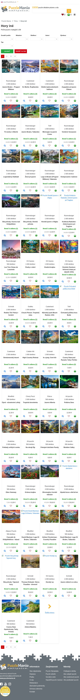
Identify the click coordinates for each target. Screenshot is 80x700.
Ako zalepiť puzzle (70, 674)
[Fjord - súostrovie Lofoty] (5, 416)
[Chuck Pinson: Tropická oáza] (24, 326)
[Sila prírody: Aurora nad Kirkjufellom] (5, 235)
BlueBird (11, 396)
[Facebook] (1, 685)
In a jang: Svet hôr (49, 357)
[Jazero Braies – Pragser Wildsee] (5, 101)
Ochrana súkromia (36, 689)
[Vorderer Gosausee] (63, 146)
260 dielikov (69, 444)
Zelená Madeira (30, 627)
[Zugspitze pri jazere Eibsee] (63, 101)
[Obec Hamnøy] (5, 506)
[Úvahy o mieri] (24, 281)
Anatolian (11, 441)
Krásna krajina (30, 492)
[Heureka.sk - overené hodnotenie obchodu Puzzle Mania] (5, 696)
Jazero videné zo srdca (69, 582)
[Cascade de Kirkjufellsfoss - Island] (5, 551)
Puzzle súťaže (51, 674)
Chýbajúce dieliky (70, 671)
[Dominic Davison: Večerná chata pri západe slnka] (63, 281)
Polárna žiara (69, 402)
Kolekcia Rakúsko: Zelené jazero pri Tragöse (69, 224)
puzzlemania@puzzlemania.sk (10, 676)
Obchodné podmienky (37, 686)
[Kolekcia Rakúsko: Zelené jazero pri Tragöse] (63, 236)
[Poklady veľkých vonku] (5, 461)
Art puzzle (69, 396)
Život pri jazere (30, 177)
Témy (16, 21)
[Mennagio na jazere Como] (43, 146)
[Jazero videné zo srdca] (63, 596)
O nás (32, 680)
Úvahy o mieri (30, 267)
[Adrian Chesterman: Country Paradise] (43, 551)
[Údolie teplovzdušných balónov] (43, 101)
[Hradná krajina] (43, 281)
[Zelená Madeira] (24, 641)
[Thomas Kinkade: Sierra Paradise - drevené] (24, 596)
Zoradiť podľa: (6, 35)
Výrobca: (63, 35)
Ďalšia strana (49, 613)
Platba (32, 677)
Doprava (33, 674)
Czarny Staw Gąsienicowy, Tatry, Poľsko (11, 629)
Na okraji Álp (30, 447)
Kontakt (32, 692)
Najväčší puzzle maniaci (54, 680)
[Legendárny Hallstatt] (5, 190)
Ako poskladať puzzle (71, 680)
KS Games (30, 261)
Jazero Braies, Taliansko (30, 132)
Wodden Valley (69, 447)
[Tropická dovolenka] (24, 416)
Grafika (30, 306)
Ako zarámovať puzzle (71, 677)
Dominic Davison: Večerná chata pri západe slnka (69, 269)
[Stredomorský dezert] (5, 371)
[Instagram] (9, 685)
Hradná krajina (49, 267)
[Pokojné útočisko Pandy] (43, 461)
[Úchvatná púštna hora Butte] (63, 326)
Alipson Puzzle (11, 531)
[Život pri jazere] (24, 190)
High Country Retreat (30, 357)
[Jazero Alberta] (43, 416)
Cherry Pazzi (30, 396)
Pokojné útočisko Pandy (50, 447)
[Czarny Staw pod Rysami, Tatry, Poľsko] (63, 371)
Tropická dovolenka (30, 402)
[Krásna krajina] (24, 506)
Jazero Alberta (49, 402)
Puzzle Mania (6, 21)
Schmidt (11, 306)
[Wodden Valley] (63, 461)
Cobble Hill (30, 351)
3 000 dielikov (69, 489)
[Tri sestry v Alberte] (5, 146)
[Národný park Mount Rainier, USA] (43, 326)
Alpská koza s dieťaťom (69, 492)
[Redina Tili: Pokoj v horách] (5, 326)
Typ (2, 42)
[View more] (11, 72)
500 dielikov (11, 264)
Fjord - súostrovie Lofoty (11, 402)
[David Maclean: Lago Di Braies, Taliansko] (24, 551)
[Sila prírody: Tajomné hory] (5, 596)
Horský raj (49, 582)
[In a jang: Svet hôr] (43, 371)
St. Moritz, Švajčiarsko (30, 87)
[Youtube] (5, 685)
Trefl (49, 126)
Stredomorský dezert (11, 357)
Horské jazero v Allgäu (49, 222)
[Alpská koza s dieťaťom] (63, 506)
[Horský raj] (43, 596)
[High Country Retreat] (24, 371)
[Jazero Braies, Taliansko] (24, 146)
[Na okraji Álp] (24, 461)
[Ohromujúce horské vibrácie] (43, 506)
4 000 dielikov (50, 489)
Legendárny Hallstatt (11, 177)
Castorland (30, 81)
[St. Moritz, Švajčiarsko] (24, 101)
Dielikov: (33, 35)
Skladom (19, 35)
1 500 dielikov (50, 174)
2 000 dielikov (30, 399)
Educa (49, 396)
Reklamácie (34, 683)
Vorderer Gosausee (69, 132)
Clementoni (11, 486)
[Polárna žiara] (63, 416)
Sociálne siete (51, 677)
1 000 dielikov (11, 84)
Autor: (47, 35)
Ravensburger (11, 81)
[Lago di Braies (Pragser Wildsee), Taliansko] (43, 190)
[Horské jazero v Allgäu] (43, 235)
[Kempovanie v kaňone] (63, 190)
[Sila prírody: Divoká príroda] (24, 235)
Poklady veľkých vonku (11, 447)
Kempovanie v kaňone (69, 177)
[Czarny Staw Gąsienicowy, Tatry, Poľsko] (5, 641)
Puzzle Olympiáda (52, 671)
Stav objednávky (35, 671)
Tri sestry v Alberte (11, 132)
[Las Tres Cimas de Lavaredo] (5, 281)
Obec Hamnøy (11, 492)
